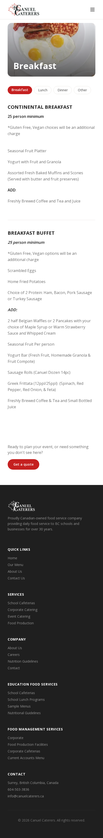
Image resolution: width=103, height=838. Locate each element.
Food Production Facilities (28, 744)
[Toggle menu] (92, 9)
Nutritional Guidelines (24, 713)
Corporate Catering (22, 609)
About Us (15, 571)
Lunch (42, 90)
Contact (14, 668)
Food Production (21, 623)
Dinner (62, 90)
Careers (14, 654)
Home (12, 558)
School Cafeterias (21, 603)
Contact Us (16, 578)
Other (82, 90)
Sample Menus (19, 706)
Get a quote (23, 464)
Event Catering (19, 616)
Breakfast (19, 89)
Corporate (15, 737)
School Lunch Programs (26, 699)
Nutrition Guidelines (23, 661)
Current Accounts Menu (26, 758)
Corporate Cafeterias (24, 751)
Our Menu (15, 564)
